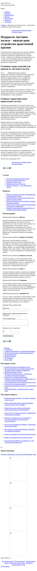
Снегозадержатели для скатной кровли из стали (20, 382)
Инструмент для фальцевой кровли (16, 377)
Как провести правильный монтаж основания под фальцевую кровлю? (19, 430)
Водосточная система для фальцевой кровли (19, 353)
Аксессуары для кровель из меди (15, 384)
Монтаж (7, 17)
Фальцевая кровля (10, 354)
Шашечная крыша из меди (13, 372)
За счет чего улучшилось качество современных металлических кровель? (20, 413)
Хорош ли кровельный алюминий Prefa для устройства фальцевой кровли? (20, 209)
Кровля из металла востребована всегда (17, 367)
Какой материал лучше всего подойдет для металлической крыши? (20, 198)
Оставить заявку (17, 32)
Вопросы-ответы (10, 356)
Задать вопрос (16, 30)
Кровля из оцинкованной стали (22, 564)
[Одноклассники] (8, 168)
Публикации (9, 358)
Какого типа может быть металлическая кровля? (20, 434)
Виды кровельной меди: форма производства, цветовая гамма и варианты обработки (19, 369)
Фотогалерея (9, 18)
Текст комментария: (9, 318)
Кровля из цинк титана (17, 563)
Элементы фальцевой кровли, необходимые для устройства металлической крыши (20, 379)
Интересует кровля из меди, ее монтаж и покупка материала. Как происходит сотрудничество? (18, 419)
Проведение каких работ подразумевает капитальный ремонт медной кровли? (17, 409)
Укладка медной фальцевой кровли (17, 179)
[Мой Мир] (10, 168)
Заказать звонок (26, 30)
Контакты (8, 20)
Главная (7, 12)
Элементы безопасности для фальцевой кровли (20, 351)
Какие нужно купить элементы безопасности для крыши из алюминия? (21, 205)
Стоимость (8, 22)
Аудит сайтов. (5, 566)
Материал (8, 13)
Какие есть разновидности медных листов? (19, 437)
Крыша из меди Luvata (13, 182)
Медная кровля (20, 561)
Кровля (7, 348)
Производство (9, 15)
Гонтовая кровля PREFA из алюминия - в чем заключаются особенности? (19, 441)
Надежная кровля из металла (15, 180)
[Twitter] (6, 168)
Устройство (8, 349)
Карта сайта (8, 360)
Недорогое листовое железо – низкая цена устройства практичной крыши (18, 374)
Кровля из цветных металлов (15, 184)
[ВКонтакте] (4, 168)
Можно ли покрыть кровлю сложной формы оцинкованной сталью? (20, 195)
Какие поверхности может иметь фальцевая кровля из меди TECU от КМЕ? (19, 404)
